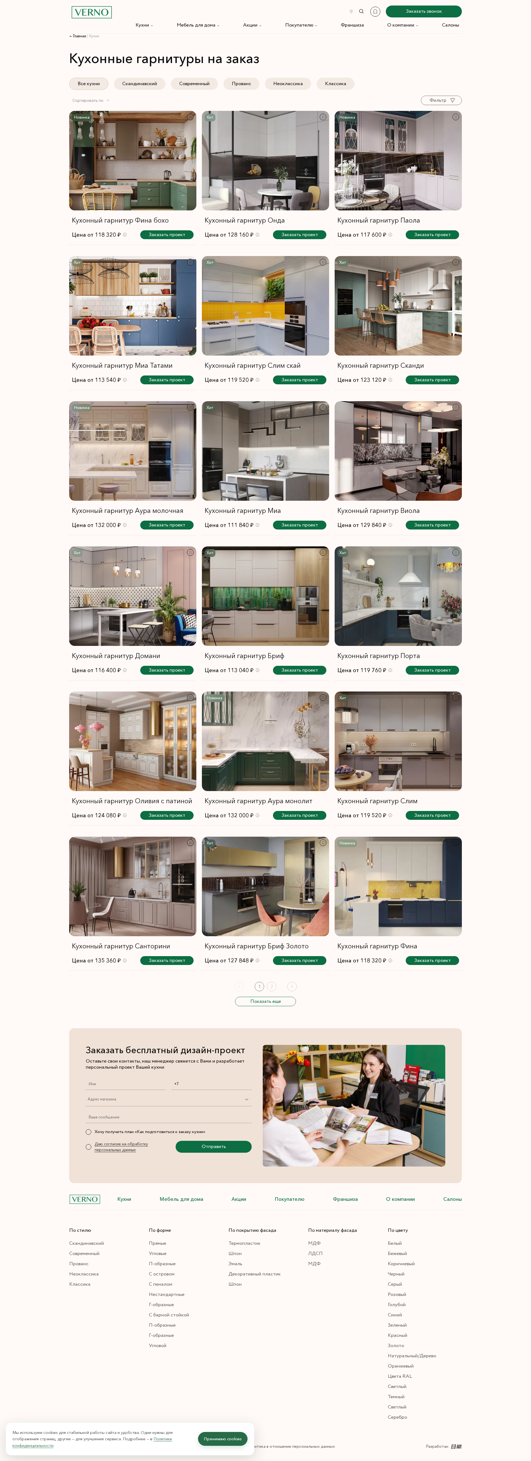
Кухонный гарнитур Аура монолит (259, 801)
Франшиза (352, 25)
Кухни (142, 25)
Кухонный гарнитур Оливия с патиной (132, 801)
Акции (250, 25)
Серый (395, 1284)
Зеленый (397, 1325)
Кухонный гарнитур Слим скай (253, 365)
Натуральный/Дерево (412, 1356)
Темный (396, 1396)
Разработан (437, 1446)
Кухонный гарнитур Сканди (380, 365)
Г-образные (161, 1304)
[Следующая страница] (292, 986)
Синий (395, 1315)
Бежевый (397, 1253)
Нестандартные (166, 1294)
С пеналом (160, 1284)
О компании (400, 25)
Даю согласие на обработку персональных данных (121, 1146)
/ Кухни (93, 36)
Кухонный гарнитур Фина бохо (120, 220)
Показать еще (265, 1001)
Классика (335, 83)
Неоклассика (288, 83)
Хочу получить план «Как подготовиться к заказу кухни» (150, 1132)
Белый (395, 1243)
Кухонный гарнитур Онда (245, 220)
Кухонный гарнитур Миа (243, 511)
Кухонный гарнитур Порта (378, 656)
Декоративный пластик (254, 1274)
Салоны (450, 25)
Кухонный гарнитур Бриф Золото (257, 946)
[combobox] (91, 100)
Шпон (235, 1253)
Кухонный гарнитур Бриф (244, 656)
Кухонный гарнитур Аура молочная (127, 511)
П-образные (162, 1263)
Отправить (214, 1146)
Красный (397, 1335)
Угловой (157, 1345)
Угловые (157, 1253)
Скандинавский (139, 83)
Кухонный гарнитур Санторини (121, 946)
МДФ (314, 1243)
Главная (79, 36)
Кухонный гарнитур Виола (378, 511)
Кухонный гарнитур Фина (377, 946)
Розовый (397, 1294)
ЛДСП (315, 1253)
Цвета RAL (400, 1376)
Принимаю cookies (223, 1438)
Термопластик (244, 1243)
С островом (162, 1274)
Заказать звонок (424, 11)
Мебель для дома (196, 25)
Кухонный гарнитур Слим (377, 801)
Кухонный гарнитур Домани (116, 656)
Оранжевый (401, 1366)
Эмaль (235, 1263)
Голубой (397, 1304)
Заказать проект (167, 234)
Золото (396, 1345)
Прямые (157, 1243)
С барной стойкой (169, 1315)
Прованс (241, 83)
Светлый (397, 1386)
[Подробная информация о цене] (125, 234)
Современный (194, 83)
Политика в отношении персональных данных (290, 1446)
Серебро (397, 1417)
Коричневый (401, 1263)
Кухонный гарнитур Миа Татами (122, 365)
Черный (396, 1274)
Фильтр (438, 100)
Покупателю (299, 25)
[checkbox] (88, 1132)
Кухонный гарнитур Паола (378, 220)
